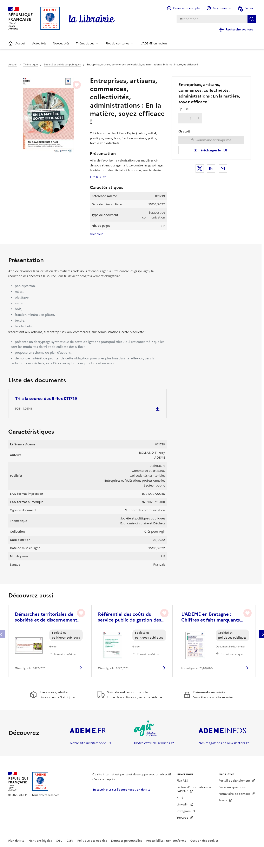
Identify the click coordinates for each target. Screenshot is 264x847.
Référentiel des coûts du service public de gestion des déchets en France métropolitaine (129, 617)
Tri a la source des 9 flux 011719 (46, 398)
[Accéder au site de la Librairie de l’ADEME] (92, 18)
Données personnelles (126, 841)
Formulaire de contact (235, 794)
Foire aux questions (232, 787)
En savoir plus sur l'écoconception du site (121, 790)
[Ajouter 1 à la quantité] (198, 118)
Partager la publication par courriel (223, 168)
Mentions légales (40, 841)
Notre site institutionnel (88, 742)
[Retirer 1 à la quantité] (182, 118)
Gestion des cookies (204, 841)
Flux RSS (182, 780)
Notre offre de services (152, 742)
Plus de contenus (117, 43)
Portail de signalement (235, 780)
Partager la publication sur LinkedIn (211, 168)
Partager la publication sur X (200, 168)
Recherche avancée (239, 29)
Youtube (183, 818)
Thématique (30, 64)
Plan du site (16, 841)
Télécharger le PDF (213, 150)
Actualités (39, 43)
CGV (70, 841)
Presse (223, 800)
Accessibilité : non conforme (166, 841)
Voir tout (96, 234)
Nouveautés (61, 43)
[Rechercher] (252, 19)
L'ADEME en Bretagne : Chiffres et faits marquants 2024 (210, 617)
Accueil (20, 43)
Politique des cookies (92, 841)
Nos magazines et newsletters (221, 742)
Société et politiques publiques (62, 64)
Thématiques (85, 43)
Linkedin (183, 804)
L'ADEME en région (154, 43)
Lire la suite (98, 177)
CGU (59, 841)
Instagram (184, 811)
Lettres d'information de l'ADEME (194, 789)
